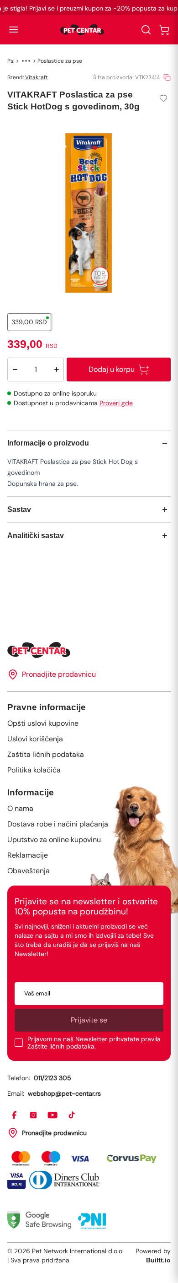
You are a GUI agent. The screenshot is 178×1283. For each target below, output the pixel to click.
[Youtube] (53, 1115)
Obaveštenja (28, 870)
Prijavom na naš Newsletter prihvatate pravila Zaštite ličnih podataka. (94, 1042)
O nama (20, 808)
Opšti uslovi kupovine (43, 723)
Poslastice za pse (59, 61)
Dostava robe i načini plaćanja (57, 824)
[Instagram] (33, 1115)
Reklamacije (27, 855)
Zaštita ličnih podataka (45, 754)
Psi (11, 61)
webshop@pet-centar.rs (64, 1093)
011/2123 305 (52, 1078)
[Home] (89, 650)
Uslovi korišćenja (35, 739)
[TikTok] (72, 1115)
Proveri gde (116, 403)
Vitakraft (36, 77)
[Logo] (82, 29)
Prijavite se (89, 1020)
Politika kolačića (34, 770)
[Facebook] (14, 1115)
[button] (13, 29)
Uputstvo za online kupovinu (54, 839)
